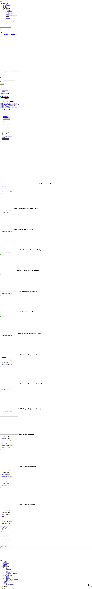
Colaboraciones (9, 585)
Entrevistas (9, 19)
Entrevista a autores (10, 22)
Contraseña (2, 79)
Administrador (4, 445)
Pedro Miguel (6, 132)
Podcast (5, 581)
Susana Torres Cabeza (6, 118)
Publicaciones (7, 5)
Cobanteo (3, 478)
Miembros (4, 95)
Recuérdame (3, 81)
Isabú (3, 483)
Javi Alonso (4, 510)
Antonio (5, 133)
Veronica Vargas (6, 130)
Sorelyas (3, 508)
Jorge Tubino (4, 357)
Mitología (8, 14)
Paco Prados (4, 512)
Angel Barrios (4, 521)
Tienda (6, 7)
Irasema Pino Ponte (5, 481)
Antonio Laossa (4, 470)
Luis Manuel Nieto (6, 120)
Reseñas (8, 18)
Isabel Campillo (4, 364)
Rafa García (13, 34)
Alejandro (3, 474)
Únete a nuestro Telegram (5, 98)
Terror (8, 12)
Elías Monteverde (6, 134)
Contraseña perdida (5, 90)
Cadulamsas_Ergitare (6, 119)
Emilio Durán (4, 387)
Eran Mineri (4, 389)
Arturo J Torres (4, 519)
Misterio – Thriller (10, 13)
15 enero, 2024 (4, 34)
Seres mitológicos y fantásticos (12, 15)
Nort (3, 472)
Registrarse (3, 91)
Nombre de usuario (3, 77)
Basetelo (3, 447)
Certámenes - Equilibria (6, 544)
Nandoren (3, 485)
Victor (3, 443)
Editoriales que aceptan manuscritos (12, 579)
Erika (3, 212)
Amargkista (4, 523)
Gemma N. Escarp (6, 117)
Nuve (3, 516)
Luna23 (3, 514)
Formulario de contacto (11, 25)
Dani (3, 362)
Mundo (6, 6)
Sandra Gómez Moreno (5, 360)
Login (1, 533)
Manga (8, 16)
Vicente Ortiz (4, 411)
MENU (1, 560)
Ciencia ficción (9, 11)
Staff (5, 582)
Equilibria (1, 526)
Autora (6, 4)
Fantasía (8, 10)
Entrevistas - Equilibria (7, 131)
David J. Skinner (4, 476)
